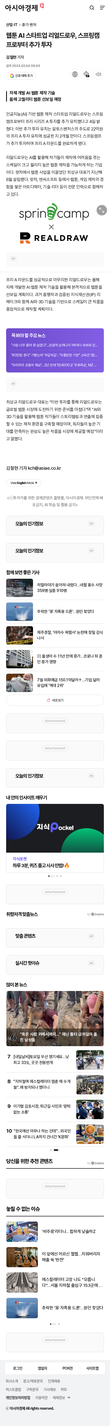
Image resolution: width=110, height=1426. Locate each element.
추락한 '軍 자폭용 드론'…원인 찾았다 (65, 611)
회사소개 (12, 1380)
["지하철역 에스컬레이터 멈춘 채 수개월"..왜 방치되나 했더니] (90, 1093)
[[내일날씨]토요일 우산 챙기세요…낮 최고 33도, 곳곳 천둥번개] (90, 1068)
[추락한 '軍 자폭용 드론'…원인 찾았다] (19, 620)
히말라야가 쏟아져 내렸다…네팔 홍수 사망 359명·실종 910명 (69, 588)
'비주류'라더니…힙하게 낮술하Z (68, 1231)
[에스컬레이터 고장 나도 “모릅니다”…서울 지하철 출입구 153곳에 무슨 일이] (22, 1292)
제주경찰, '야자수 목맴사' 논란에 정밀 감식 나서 (70, 635)
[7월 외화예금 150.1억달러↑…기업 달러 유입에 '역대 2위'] (19, 691)
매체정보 (59, 1397)
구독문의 (32, 1389)
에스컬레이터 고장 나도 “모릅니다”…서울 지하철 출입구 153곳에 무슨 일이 (72, 1283)
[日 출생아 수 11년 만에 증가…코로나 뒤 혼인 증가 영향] (19, 667)
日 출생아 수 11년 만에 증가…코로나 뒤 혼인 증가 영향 (70, 659)
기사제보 (49, 1389)
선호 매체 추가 (23, 76)
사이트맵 (92, 1368)
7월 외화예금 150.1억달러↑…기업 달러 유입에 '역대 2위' (68, 683)
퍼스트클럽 (13, 1389)
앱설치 (42, 1368)
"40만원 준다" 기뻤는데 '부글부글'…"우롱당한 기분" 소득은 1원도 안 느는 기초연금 (55, 355)
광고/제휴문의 (33, 1380)
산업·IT (12, 25)
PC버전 (67, 1368)
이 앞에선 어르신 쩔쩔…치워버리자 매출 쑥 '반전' (71, 1257)
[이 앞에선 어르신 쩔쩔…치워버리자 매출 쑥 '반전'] (22, 1266)
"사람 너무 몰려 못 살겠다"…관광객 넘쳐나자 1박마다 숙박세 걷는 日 (55, 345)
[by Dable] (95, 1163)
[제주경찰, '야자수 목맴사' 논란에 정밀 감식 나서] (19, 643)
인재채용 (54, 1380)
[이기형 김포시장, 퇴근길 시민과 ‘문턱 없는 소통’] (90, 1118)
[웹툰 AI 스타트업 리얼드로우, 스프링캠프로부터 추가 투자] (55, 224)
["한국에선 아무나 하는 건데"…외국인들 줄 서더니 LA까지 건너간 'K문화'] (90, 1143)
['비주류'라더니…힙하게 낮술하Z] (22, 1241)
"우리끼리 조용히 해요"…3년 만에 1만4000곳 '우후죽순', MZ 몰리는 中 (55, 365)
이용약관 (41, 1397)
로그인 (17, 1368)
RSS (64, 1389)
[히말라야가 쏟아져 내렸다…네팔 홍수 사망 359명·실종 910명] (19, 596)
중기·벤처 (29, 25)
